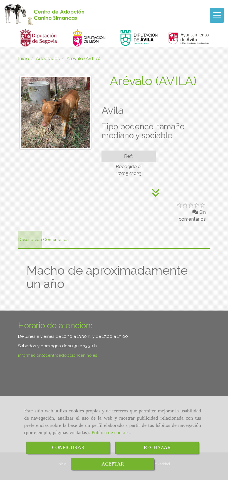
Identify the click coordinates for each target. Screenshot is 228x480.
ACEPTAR (112, 464)
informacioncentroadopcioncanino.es (57, 355)
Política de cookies (110, 432)
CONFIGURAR (68, 447)
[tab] (30, 239)
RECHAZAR (157, 447)
